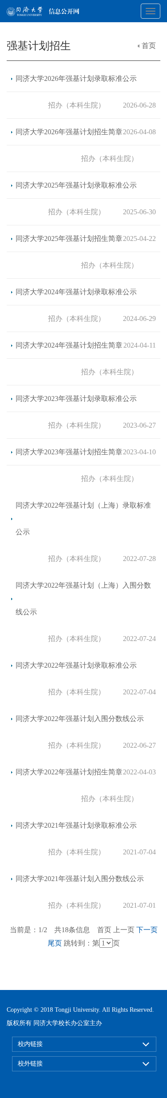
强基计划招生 (39, 46)
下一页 (147, 930)
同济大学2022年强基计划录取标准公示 (76, 665)
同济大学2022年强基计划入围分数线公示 (80, 718)
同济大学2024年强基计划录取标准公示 (76, 292)
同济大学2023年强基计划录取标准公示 (76, 398)
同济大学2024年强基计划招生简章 (69, 345)
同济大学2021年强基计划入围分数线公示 (80, 878)
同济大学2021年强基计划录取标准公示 (76, 825)
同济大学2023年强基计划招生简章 (69, 452)
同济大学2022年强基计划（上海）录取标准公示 (83, 518)
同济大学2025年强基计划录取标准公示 (76, 185)
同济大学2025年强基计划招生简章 (69, 238)
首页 (149, 45)
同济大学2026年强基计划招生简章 (69, 132)
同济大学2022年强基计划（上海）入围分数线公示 (83, 598)
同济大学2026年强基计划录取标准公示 (76, 78)
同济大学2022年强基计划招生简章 (69, 772)
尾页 (55, 943)
